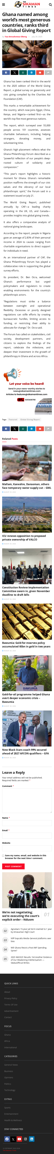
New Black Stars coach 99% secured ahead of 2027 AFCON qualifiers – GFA (25, 751)
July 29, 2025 (37, 36)
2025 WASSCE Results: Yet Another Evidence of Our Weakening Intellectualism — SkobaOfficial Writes (31, 960)
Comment (8, 786)
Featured (13, 419)
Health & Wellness (13, 1120)
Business (8, 1071)
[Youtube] (19, 1139)
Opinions (8, 1077)
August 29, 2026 (9, 492)
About (7, 992)
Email (6, 830)
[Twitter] (13, 1139)
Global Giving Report (30, 419)
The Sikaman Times (9, 1150)
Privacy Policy (10, 998)
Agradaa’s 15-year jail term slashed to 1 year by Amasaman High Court (31, 930)
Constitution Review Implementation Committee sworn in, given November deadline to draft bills (26, 591)
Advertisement (11, 1011)
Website (6, 842)
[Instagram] (25, 1139)
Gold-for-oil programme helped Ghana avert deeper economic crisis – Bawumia (26, 698)
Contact (8, 1017)
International (10, 1047)
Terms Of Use (10, 1004)
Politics (7, 1083)
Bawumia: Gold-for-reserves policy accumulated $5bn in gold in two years (26, 644)
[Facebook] (7, 1139)
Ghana (7, 1034)
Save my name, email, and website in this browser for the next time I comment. (25, 857)
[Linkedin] (31, 1139)
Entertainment (11, 1113)
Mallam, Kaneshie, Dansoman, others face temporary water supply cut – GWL (26, 486)
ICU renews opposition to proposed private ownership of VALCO (24, 537)
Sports (7, 1107)
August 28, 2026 (9, 599)
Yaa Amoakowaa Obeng (16, 36)
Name (6, 817)
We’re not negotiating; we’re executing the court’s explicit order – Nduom (20, 915)
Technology (9, 1090)
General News (11, 1064)
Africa (7, 1041)
